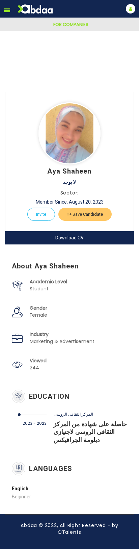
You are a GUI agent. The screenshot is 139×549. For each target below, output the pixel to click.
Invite (41, 214)
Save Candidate (87, 214)
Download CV (69, 237)
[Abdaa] (36, 9)
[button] (7, 10)
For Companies (70, 24)
